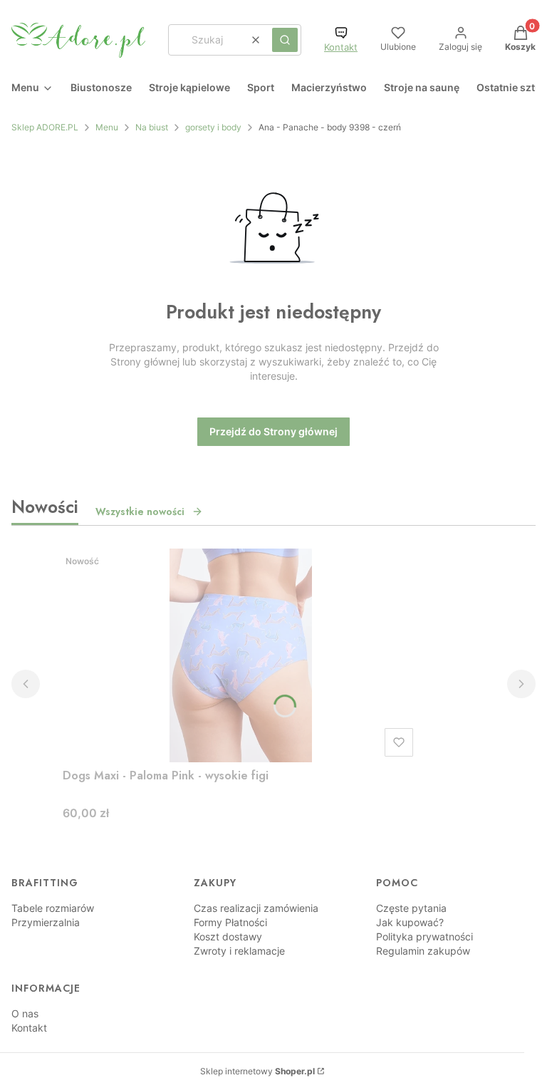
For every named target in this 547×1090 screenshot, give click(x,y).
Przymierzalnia (45, 922)
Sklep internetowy (257, 1071)
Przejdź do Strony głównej (273, 431)
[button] (285, 40)
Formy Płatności (230, 922)
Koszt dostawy (228, 936)
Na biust (151, 127)
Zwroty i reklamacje (239, 951)
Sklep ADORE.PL (44, 127)
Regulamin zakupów (423, 951)
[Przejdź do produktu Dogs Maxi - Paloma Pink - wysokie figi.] (241, 655)
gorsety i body (213, 127)
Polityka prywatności (424, 936)
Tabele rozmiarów (52, 908)
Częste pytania (411, 908)
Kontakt (341, 47)
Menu (106, 127)
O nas (24, 1013)
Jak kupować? (410, 922)
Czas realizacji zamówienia (256, 908)
